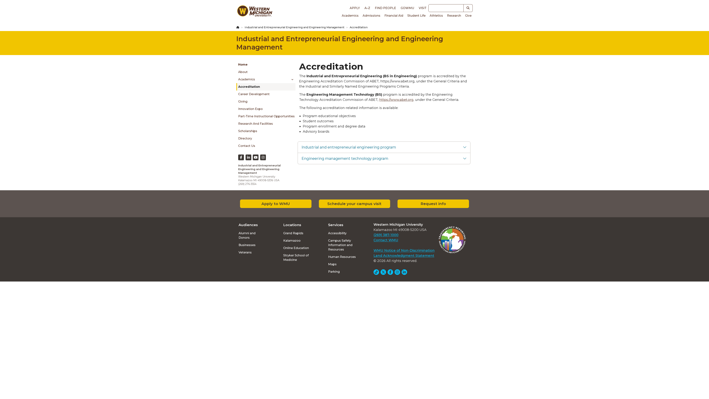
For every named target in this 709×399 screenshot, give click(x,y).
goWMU (407, 8)
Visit (423, 8)
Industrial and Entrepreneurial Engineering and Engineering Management (294, 27)
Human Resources (342, 257)
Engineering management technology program (345, 158)
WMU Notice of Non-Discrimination (404, 250)
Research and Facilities (255, 123)
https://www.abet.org (396, 100)
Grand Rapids (293, 233)
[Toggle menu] (291, 79)
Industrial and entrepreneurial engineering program (349, 147)
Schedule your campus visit (354, 204)
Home (243, 64)
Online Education (296, 248)
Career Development (254, 94)
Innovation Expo (250, 109)
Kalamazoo (292, 240)
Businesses (247, 245)
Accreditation (249, 86)
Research (454, 15)
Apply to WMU (275, 204)
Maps (332, 264)
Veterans (245, 252)
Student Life (416, 15)
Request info (433, 204)
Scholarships (247, 131)
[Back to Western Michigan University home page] (254, 11)
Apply (355, 8)
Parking (334, 271)
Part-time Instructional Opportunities (266, 116)
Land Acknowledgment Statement (404, 256)
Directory (245, 138)
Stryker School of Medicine (296, 258)
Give (468, 15)
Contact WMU (386, 240)
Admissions (371, 15)
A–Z (367, 8)
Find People (385, 8)
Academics (350, 15)
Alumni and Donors (247, 235)
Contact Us (246, 146)
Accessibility (337, 233)
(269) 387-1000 (386, 235)
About (243, 72)
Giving (242, 101)
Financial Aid (393, 15)
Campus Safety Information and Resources (340, 245)
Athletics (436, 15)
